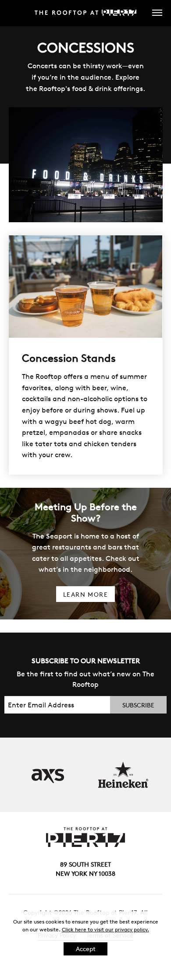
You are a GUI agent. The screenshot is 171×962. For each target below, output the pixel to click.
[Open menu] (152, 13)
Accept (86, 949)
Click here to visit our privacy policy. (105, 929)
